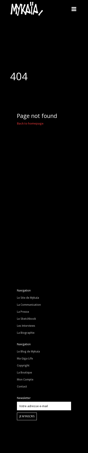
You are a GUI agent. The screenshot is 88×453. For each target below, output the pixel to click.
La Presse (23, 312)
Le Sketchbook (26, 319)
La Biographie (26, 333)
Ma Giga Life (25, 358)
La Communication (29, 305)
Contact (22, 386)
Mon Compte (25, 379)
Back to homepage (30, 123)
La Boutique (24, 372)
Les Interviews (26, 326)
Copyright (23, 365)
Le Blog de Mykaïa (28, 351)
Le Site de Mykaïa (28, 298)
